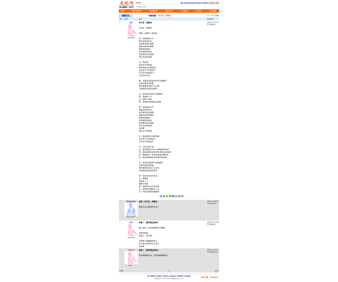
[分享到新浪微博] (176, 196)
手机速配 (212, 11)
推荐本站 (199, 3)
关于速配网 (151, 276)
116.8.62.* (212, 24)
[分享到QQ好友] (170, 196)
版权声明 (180, 276)
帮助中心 (166, 276)
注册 (185, 3)
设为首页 (212, 3)
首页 (122, 11)
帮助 (217, 3)
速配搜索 (153, 11)
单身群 (198, 11)
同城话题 (152, 16)
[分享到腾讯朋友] (167, 196)
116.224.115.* (213, 252)
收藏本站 (206, 3)
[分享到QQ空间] (164, 196)
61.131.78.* (213, 203)
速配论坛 (169, 11)
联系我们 (159, 276)
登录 (182, 3)
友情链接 (187, 276)
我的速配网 (191, 3)
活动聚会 (184, 11)
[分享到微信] (182, 196)
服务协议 (173, 276)
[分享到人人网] (173, 196)
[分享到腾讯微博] (179, 196)
